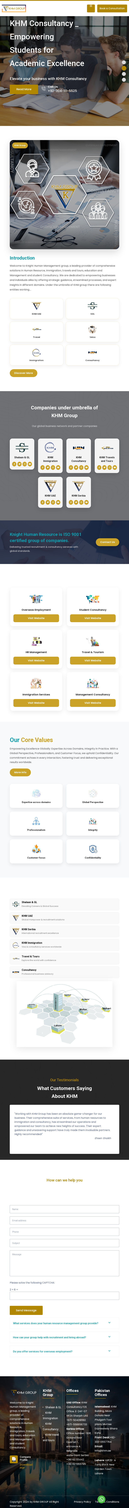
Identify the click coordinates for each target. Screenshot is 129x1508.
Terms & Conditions (107, 1502)
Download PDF (26, 1466)
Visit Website (36, 618)
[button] (124, 62)
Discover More (23, 373)
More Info (20, 772)
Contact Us (107, 542)
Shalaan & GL (53, 1407)
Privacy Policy (82, 1502)
